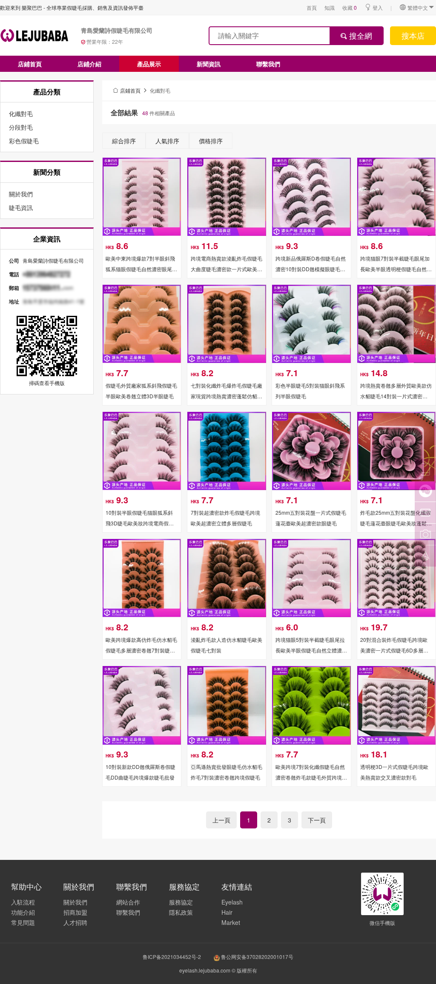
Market (230, 922)
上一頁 (221, 820)
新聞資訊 (209, 64)
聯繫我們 (268, 64)
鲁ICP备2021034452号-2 (172, 956)
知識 (329, 7)
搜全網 (359, 35)
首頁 (312, 7)
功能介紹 (23, 912)
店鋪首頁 (30, 64)
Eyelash (232, 902)
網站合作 (128, 902)
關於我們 (75, 902)
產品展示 (149, 64)
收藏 (349, 7)
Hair (226, 912)
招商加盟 (75, 912)
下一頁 (317, 820)
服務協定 (181, 902)
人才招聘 (75, 922)
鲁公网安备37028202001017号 (256, 956)
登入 (378, 7)
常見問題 (23, 922)
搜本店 (413, 35)
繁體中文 (417, 7)
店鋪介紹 (89, 64)
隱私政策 (181, 912)
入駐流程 (23, 902)
